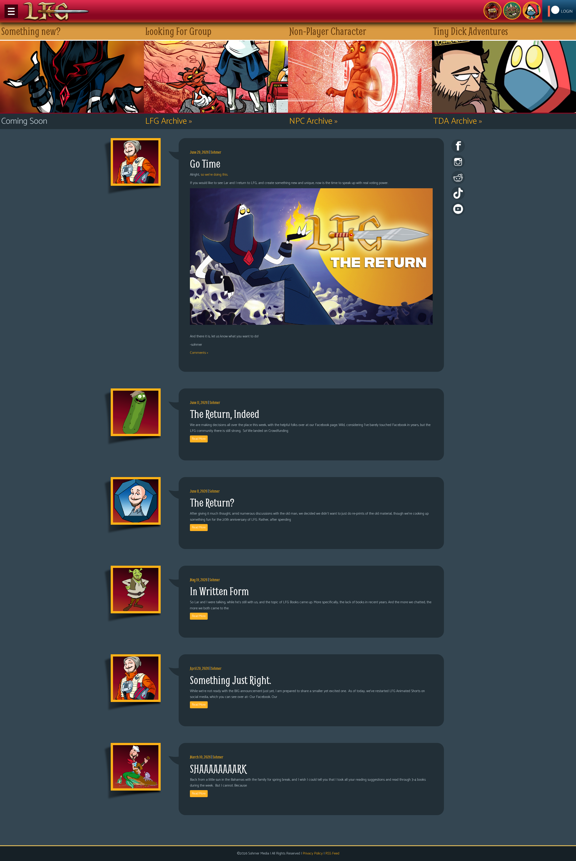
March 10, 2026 (200, 757)
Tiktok (458, 193)
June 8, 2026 (198, 491)
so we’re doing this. (214, 175)
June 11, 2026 (199, 402)
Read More (199, 439)
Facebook (458, 146)
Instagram (458, 161)
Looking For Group (493, 11)
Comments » (199, 353)
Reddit (458, 177)
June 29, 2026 (199, 152)
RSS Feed (332, 853)
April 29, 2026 (199, 668)
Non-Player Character (512, 11)
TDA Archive (457, 121)
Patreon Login (559, 11)
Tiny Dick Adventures (532, 11)
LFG (56, 11)
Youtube (458, 209)
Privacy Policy (313, 853)
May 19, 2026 (198, 579)
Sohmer (216, 152)
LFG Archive (168, 121)
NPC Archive (313, 121)
